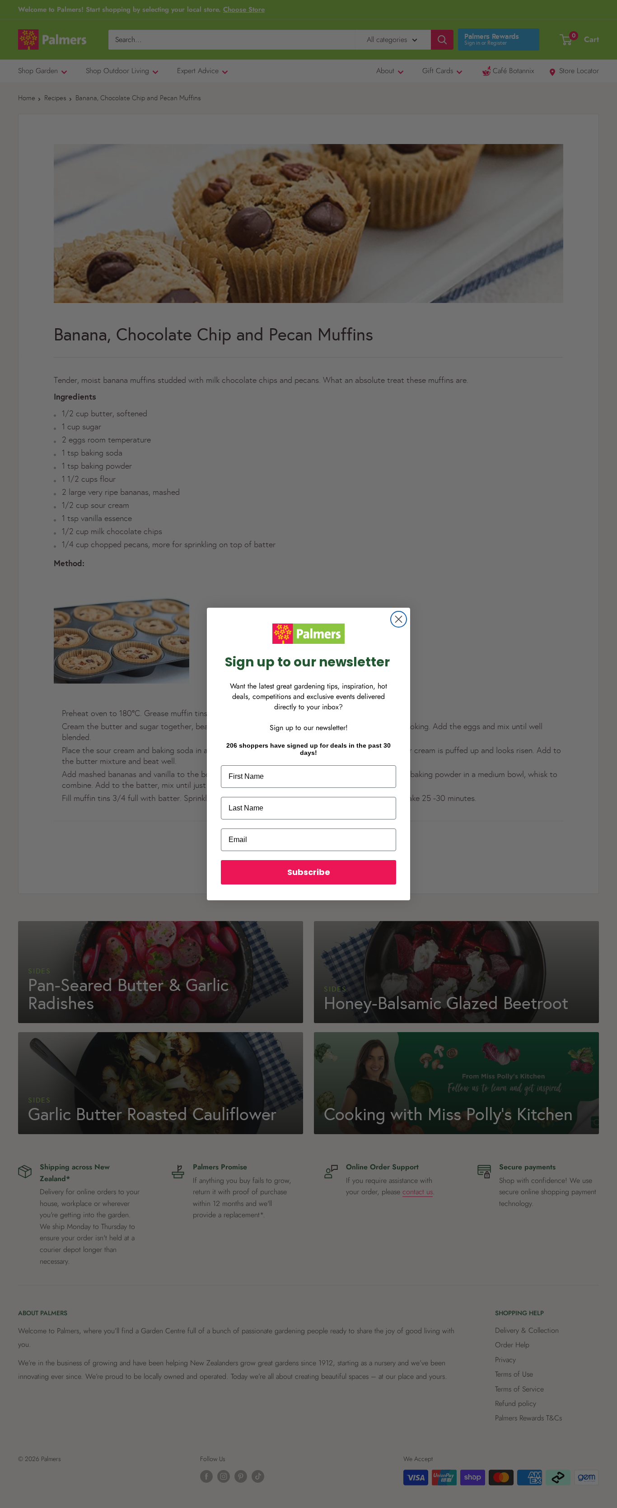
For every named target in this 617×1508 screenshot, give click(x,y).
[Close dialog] (399, 619)
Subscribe (308, 872)
